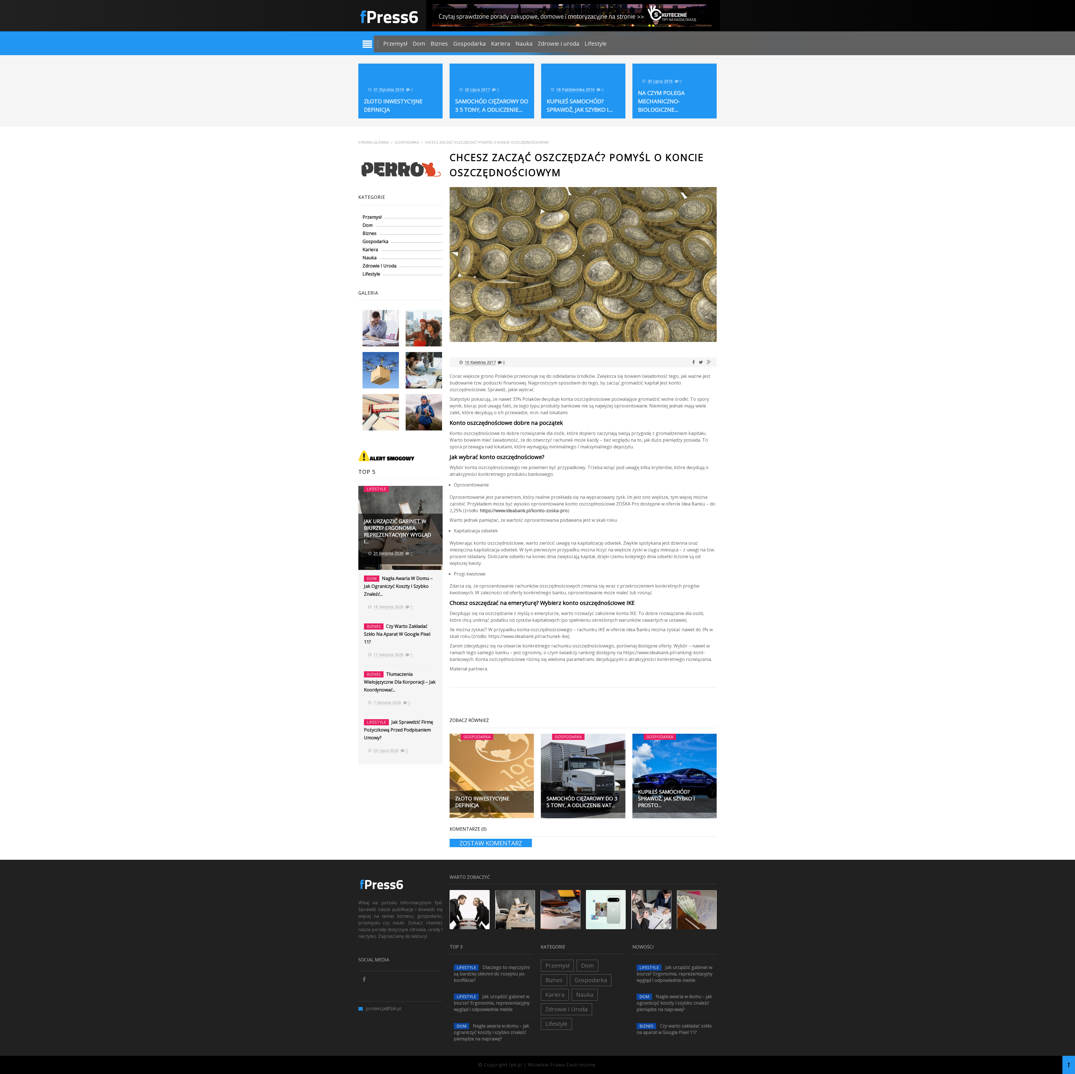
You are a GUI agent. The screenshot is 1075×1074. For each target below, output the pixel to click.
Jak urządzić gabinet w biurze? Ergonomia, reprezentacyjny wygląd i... (397, 531)
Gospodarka (469, 43)
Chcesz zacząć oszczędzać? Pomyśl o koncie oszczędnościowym (486, 142)
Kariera (500, 43)
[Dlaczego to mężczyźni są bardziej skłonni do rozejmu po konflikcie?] (469, 909)
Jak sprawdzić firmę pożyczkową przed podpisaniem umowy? (398, 730)
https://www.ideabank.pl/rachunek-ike (528, 636)
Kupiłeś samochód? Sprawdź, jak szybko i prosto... (666, 798)
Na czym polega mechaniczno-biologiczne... (661, 101)
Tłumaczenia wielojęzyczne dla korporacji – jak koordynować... (400, 682)
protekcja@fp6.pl (383, 1008)
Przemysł (395, 43)
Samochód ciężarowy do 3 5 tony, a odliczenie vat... (581, 802)
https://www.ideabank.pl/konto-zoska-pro (524, 510)
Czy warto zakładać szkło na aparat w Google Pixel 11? (397, 634)
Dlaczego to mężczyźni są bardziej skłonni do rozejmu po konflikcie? (492, 973)
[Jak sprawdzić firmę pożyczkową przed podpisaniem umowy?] (697, 909)
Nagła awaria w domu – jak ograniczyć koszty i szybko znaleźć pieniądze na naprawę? (491, 1032)
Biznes (439, 43)
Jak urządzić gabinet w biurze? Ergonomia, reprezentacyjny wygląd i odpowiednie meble (492, 1002)
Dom (419, 43)
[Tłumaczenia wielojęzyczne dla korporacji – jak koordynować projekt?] (651, 909)
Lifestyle (596, 43)
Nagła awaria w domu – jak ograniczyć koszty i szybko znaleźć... (398, 586)
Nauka (523, 43)
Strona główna (373, 142)
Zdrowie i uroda (558, 43)
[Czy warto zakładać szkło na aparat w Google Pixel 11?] (606, 909)
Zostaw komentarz (490, 843)
